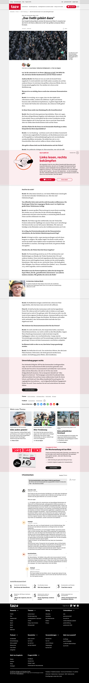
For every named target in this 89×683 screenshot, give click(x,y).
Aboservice (31, 661)
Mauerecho (13, 645)
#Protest (54, 396)
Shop (11, 663)
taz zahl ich (66, 618)
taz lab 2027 (49, 647)
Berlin (11, 625)
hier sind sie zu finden (38, 483)
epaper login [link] (75, 1)
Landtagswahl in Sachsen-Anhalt (34, 619)
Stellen (47, 620)
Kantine (12, 661)
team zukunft (31, 638)
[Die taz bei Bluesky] (74, 606)
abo (64, 614)
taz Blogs (65, 639)
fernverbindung (14, 641)
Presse (47, 623)
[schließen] (77, 152)
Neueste (61, 475)
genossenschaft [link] (67, 1)
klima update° (13, 643)
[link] (25, 7)
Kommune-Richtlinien (66, 672)
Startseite (12, 11)
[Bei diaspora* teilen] (51, 404)
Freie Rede (13, 647)
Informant (48, 674)
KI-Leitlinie (75, 672)
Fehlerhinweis (39, 400)
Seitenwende (71, 674)
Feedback (30, 659)
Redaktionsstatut (56, 672)
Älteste (65, 475)
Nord (17, 11)
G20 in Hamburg (24, 11)
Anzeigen (12, 666)
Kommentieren (31, 400)
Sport (11, 623)
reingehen (12, 650)
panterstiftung (67, 623)
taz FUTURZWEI (67, 641)
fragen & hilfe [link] (28, 1)
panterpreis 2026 (67, 625)
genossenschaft (67, 616)
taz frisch (30, 641)
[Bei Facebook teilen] (44, 404)
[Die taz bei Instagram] (78, 606)
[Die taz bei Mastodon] (71, 606)
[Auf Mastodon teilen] (38, 404)
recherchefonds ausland (69, 620)
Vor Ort (47, 641)
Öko (11, 616)
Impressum (61, 674)
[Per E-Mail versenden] (35, 404)
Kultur (11, 620)
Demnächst (48, 638)
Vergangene (49, 645)
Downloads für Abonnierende (35, 665)
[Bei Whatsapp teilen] (48, 404)
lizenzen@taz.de (20, 673)
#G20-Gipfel (48, 396)
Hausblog (48, 616)
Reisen (12, 659)
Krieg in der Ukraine (33, 623)
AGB (66, 674)
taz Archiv (65, 645)
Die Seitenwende (50, 618)
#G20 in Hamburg (31, 396)
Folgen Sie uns (66, 605)
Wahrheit (12, 629)
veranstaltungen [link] (17, 1)
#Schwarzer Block (40, 396)
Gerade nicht (72, 152)
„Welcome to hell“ (50, 72)
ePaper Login (31, 663)
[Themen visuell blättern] (64, 7)
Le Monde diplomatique (69, 643)
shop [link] (23, 1)
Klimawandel (31, 625)
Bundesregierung (32, 616)
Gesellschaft (13, 618)
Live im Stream (49, 643)
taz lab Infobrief (32, 645)
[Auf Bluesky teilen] (41, 404)
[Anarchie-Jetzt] (24, 491)
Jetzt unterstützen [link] (29, 390)
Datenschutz (54, 674)
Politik (11, 614)
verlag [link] (11, 1)
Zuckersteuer (31, 614)
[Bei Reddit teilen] (54, 404)
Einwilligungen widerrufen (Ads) (54, 676)
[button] (78, 7)
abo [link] (62, 1)
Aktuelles (48, 614)
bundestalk (13, 638)
